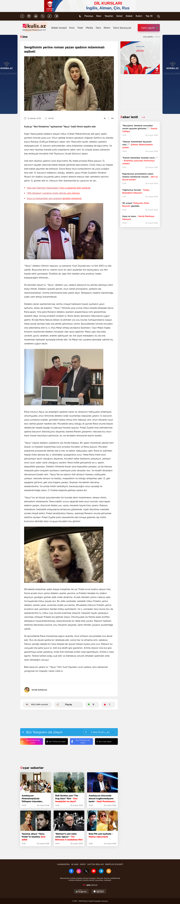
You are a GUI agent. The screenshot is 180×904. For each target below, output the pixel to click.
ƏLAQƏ (74, 864)
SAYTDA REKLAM (95, 864)
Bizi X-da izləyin (105, 742)
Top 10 (149, 16)
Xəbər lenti (129, 117)
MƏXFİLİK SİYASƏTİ (114, 864)
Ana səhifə (148, 37)
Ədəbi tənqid (59, 27)
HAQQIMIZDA (63, 864)
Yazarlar (109, 16)
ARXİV (83, 864)
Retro (107, 27)
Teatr (80, 27)
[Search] (158, 16)
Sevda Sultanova (39, 690)
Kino (72, 27)
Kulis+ (139, 16)
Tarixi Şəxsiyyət (122, 27)
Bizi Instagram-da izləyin (33, 741)
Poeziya (88, 16)
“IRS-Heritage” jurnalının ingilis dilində (53, 193)
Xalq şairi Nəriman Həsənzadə (58, 188)
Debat (129, 16)
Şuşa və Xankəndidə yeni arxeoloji (54, 198)
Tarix (98, 27)
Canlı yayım (148, 27)
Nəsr (98, 16)
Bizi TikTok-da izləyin (57, 742)
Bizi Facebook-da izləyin (83, 741)
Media (89, 27)
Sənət (119, 16)
